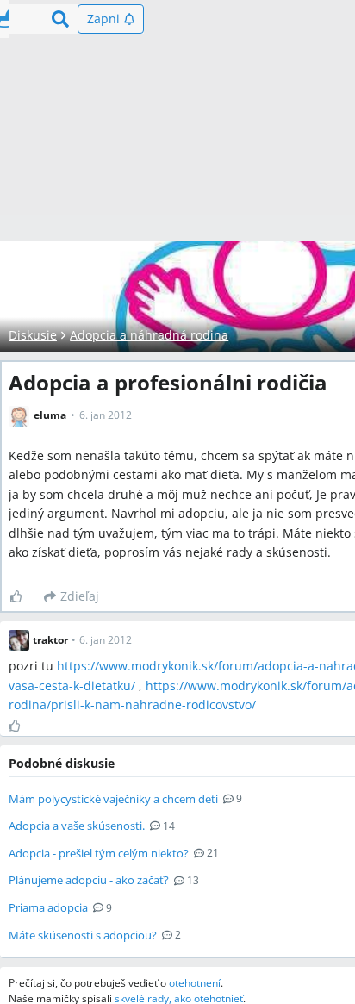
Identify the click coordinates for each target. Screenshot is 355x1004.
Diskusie (33, 335)
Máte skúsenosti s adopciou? (83, 935)
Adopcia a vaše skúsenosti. (77, 825)
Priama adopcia (48, 907)
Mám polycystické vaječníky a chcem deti (113, 799)
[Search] (60, 19)
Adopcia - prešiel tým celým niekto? (99, 853)
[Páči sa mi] (22, 596)
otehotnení (195, 983)
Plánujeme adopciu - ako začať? (89, 880)
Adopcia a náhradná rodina (149, 335)
